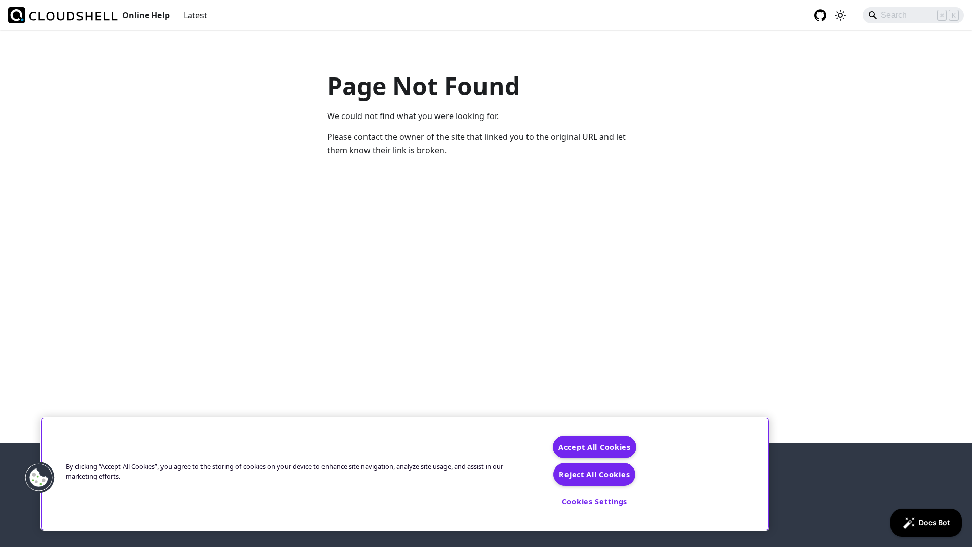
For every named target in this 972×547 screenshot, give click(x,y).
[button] (39, 477)
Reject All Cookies (594, 474)
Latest (195, 15)
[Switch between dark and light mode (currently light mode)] (840, 15)
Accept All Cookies (594, 447)
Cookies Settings (595, 501)
